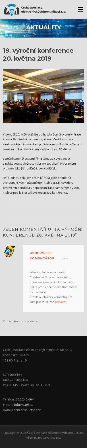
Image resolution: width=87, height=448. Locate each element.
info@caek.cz (23, 404)
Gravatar (60, 302)
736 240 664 (25, 399)
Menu (80, 9)
